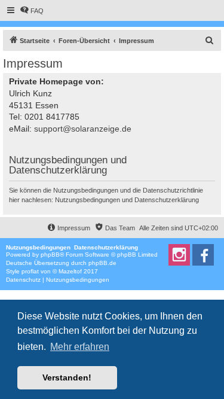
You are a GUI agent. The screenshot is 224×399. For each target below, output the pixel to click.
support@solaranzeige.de (82, 128)
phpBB (50, 254)
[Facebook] (203, 255)
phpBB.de (102, 263)
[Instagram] (179, 255)
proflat (30, 271)
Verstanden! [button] (66, 377)
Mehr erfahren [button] (79, 347)
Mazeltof (70, 271)
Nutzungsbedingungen (87, 199)
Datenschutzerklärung (166, 199)
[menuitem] (32, 11)
